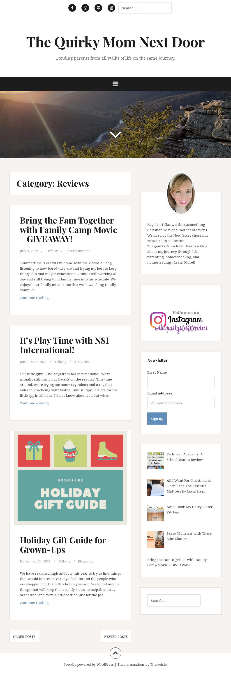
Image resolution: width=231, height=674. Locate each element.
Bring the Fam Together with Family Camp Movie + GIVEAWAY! (68, 229)
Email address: (160, 393)
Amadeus (137, 664)
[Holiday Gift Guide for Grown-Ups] (71, 480)
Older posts (24, 636)
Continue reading (43, 298)
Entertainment (77, 251)
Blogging (85, 561)
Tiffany (52, 251)
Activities (82, 361)
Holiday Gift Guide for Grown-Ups (63, 544)
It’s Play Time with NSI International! (64, 344)
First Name (157, 372)
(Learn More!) (184, 262)
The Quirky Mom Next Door (115, 41)
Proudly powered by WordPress (89, 664)
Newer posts (116, 636)
